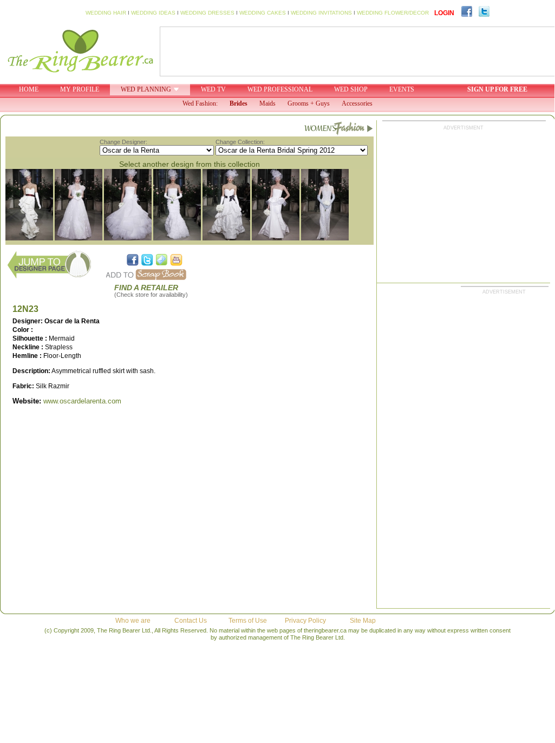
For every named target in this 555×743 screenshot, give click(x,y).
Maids (267, 103)
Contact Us (190, 620)
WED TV (213, 89)
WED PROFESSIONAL (279, 89)
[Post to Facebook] (133, 260)
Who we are (133, 620)
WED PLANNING (146, 89)
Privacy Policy (305, 620)
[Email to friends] (162, 260)
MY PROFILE (79, 89)
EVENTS (401, 89)
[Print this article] (176, 260)
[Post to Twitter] (147, 260)
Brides (238, 103)
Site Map (363, 620)
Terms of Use (247, 620)
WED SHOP (351, 89)
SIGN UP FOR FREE (497, 89)
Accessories (357, 103)
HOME (28, 89)
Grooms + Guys (309, 103)
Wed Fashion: (200, 103)
